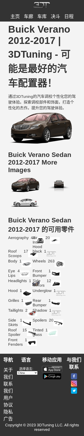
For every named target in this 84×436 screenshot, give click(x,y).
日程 (69, 16)
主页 (15, 16)
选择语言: (26, 369)
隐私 (8, 411)
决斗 (55, 16)
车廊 (28, 16)
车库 (42, 16)
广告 (8, 418)
